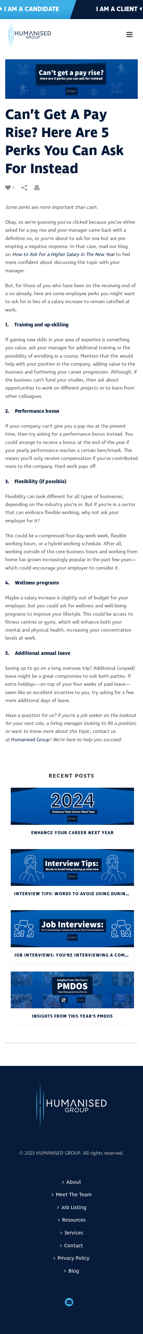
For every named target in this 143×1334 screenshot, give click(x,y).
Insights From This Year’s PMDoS (72, 1016)
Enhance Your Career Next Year (72, 833)
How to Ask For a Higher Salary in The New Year (63, 254)
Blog (73, 1271)
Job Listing (73, 1207)
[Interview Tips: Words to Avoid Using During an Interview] (72, 867)
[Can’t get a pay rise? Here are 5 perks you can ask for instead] (71, 79)
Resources (73, 1220)
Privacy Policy (74, 1258)
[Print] (40, 187)
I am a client (117, 9)
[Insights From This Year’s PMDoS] (72, 990)
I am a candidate (30, 9)
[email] (69, 1303)
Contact (73, 1245)
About (73, 1182)
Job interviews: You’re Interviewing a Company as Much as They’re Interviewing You (74, 955)
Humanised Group (30, 739)
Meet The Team (74, 1194)
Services (74, 1233)
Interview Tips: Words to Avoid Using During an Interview (74, 894)
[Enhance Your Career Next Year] (72, 806)
